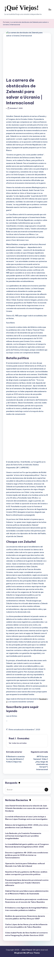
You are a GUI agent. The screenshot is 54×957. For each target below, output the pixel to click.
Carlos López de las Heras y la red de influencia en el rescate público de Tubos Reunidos (26, 925)
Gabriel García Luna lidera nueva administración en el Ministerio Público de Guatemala (26, 892)
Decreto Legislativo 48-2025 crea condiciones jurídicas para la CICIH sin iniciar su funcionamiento (26, 855)
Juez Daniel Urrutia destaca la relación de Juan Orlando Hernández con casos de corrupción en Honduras (26, 808)
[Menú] (49, 9)
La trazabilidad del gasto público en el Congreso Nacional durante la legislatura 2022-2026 (27, 845)
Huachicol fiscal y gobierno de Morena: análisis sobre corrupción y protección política (26, 873)
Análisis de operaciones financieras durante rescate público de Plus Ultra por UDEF (25, 917)
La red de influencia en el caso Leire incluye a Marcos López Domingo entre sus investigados (26, 817)
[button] (18, 743)
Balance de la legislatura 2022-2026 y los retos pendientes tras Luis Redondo (26, 826)
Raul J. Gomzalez (19, 738)
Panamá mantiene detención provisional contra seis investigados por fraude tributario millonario (26, 882)
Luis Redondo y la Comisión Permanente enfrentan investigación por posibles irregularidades (23, 836)
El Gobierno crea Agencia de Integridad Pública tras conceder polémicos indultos (26, 909)
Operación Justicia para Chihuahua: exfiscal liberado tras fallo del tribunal (25, 864)
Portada (6, 22)
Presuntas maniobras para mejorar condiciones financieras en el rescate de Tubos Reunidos (26, 900)
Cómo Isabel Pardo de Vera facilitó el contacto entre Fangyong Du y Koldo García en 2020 (26, 934)
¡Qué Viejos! (21, 7)
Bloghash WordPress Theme (27, 953)
